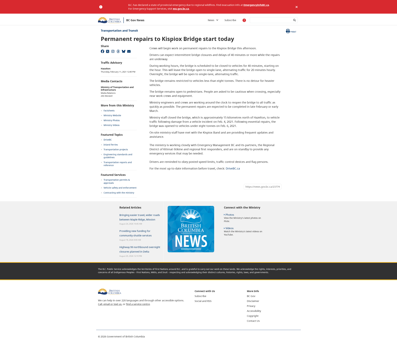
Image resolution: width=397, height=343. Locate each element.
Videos (229, 228)
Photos (229, 214)
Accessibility (254, 311)
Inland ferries (111, 144)
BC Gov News (135, 20)
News (212, 20)
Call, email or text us (110, 304)
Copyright (253, 316)
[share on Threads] (118, 51)
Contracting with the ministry (119, 192)
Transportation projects (116, 149)
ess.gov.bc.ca (181, 8)
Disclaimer (253, 301)
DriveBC (108, 139)
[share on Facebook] (102, 51)
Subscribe (230, 20)
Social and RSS (203, 301)
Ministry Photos (112, 120)
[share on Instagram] (112, 51)
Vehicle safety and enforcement (120, 187)
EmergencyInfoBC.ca (256, 5)
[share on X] (107, 51)
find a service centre (138, 304)
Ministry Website (112, 115)
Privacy (251, 306)
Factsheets (109, 110)
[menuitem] (217, 296)
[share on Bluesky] (123, 51)
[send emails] (128, 51)
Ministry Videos (112, 125)
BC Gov (251, 296)
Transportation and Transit (119, 30)
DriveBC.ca (233, 168)
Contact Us (253, 321)
